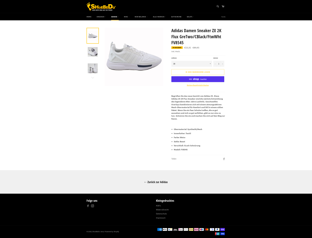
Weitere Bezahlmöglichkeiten (198, 85)
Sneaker (101, 17)
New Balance (140, 17)
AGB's (158, 205)
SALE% (190, 17)
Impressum (161, 217)
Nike (126, 17)
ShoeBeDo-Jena (98, 232)
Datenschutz (161, 213)
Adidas (114, 17)
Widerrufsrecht (162, 209)
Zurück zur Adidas (157, 182)
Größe (174, 58)
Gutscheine (176, 17)
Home (89, 17)
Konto (223, 17)
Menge (215, 58)
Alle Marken (159, 17)
